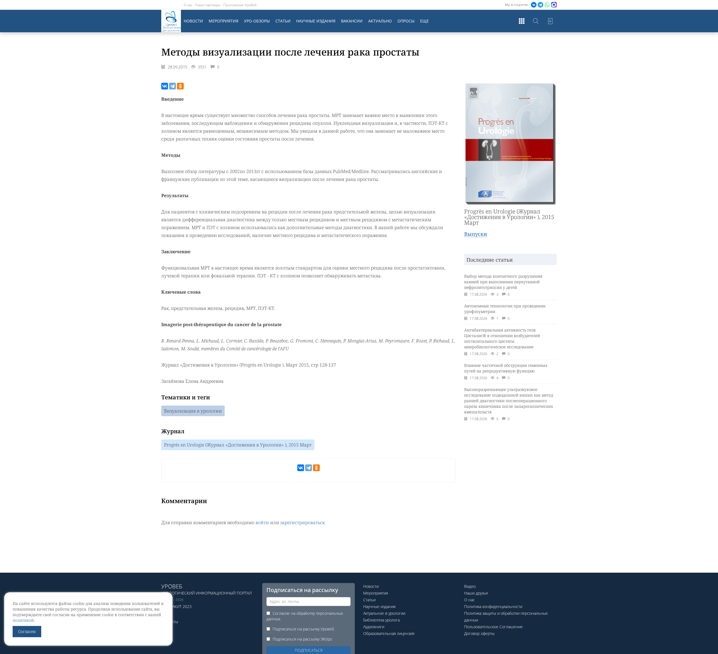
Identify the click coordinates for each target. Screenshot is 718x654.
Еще (424, 21)
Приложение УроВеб (240, 5)
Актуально (380, 21)
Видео (470, 586)
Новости (193, 21)
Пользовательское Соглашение (493, 626)
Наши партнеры (207, 5)
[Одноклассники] (180, 86)
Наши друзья (476, 593)
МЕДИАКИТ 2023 (176, 606)
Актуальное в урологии (384, 613)
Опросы (406, 21)
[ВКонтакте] (164, 86)
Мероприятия (223, 21)
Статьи (283, 21)
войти (262, 522)
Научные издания (315, 21)
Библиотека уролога (381, 620)
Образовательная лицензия (388, 633)
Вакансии (352, 21)
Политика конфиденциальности (493, 606)
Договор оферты (479, 633)
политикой (23, 620)
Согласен (27, 631)
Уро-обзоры (257, 21)
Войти (550, 21)
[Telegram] (172, 86)
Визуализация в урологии (193, 411)
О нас (188, 5)
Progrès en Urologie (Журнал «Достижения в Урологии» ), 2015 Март (238, 445)
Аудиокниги (373, 626)
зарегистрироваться (302, 522)
